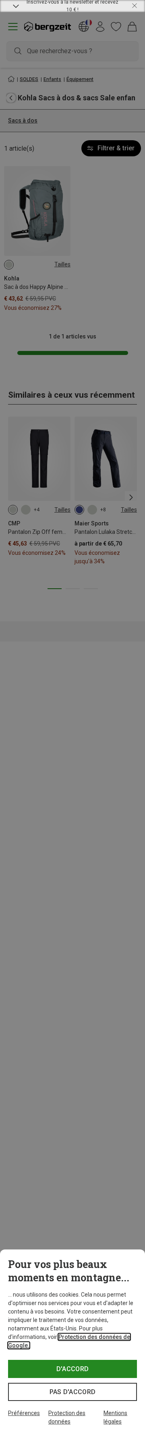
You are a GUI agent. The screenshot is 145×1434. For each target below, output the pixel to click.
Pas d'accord (73, 1392)
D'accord (72, 1369)
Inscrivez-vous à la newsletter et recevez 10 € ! (72, 6)
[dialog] (72, 1341)
